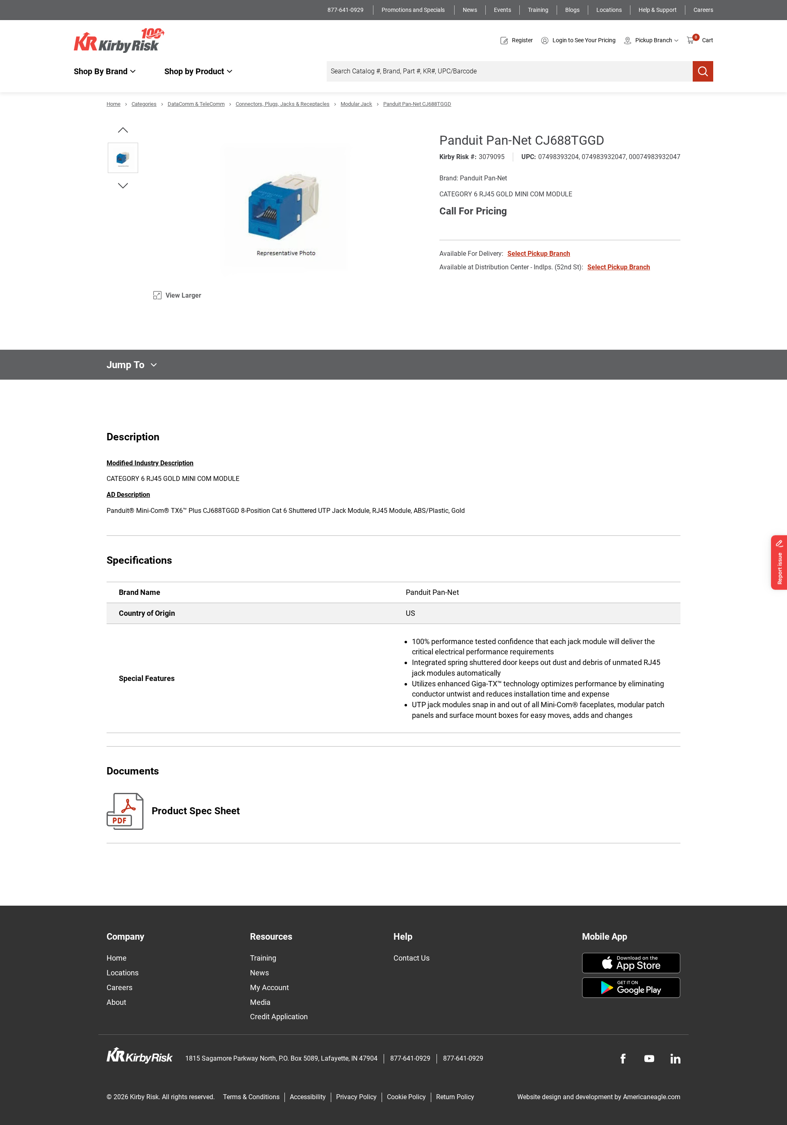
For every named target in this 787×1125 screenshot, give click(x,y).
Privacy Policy (356, 1097)
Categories (144, 104)
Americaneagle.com (651, 1097)
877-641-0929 (346, 10)
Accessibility (308, 1097)
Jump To (126, 365)
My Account (269, 987)
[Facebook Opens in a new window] (623, 1059)
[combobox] (510, 71)
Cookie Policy (406, 1097)
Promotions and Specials (414, 10)
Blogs (572, 10)
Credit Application (279, 1016)
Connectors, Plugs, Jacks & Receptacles (283, 104)
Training (538, 10)
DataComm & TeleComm (196, 104)
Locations (609, 10)
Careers (703, 10)
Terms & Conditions (251, 1097)
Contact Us (412, 958)
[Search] (703, 71)
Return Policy (455, 1097)
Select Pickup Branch (538, 253)
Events (502, 10)
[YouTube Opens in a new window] (649, 1059)
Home (114, 104)
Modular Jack (356, 104)
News (470, 10)
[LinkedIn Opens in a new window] (675, 1059)
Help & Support (658, 10)
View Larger (183, 295)
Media (260, 1002)
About (116, 1002)
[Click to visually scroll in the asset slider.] (123, 130)
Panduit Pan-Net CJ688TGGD (417, 104)
